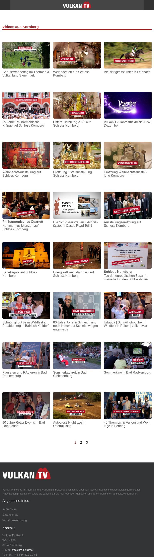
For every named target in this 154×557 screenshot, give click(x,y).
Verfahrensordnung (14, 520)
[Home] (77, 6)
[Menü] (5, 5)
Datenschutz (10, 514)
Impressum (9, 509)
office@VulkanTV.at (22, 550)
